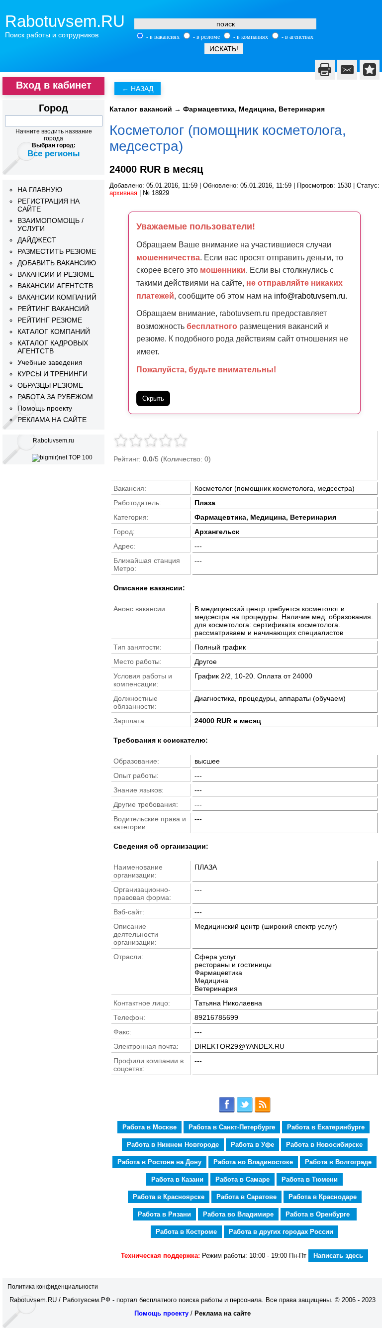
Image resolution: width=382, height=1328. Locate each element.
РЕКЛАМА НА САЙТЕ (52, 420)
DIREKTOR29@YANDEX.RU (239, 1046)
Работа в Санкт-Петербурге (232, 1127)
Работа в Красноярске (168, 1197)
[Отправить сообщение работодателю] (347, 70)
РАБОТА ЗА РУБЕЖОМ (55, 397)
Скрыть (153, 398)
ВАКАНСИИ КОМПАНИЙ (56, 297)
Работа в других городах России (281, 1231)
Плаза (204, 503)
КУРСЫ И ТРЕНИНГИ (52, 374)
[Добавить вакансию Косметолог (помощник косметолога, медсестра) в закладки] (370, 70)
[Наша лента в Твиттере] (245, 1110)
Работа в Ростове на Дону (159, 1162)
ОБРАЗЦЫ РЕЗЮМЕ (50, 385)
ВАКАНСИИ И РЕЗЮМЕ (55, 274)
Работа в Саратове (246, 1197)
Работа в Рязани (164, 1214)
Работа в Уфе (252, 1144)
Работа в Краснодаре (322, 1197)
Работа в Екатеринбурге (326, 1127)
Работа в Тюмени (310, 1179)
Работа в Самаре (242, 1179)
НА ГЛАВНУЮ (39, 190)
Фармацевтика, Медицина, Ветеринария (254, 109)
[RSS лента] (263, 1110)
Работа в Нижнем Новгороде (173, 1144)
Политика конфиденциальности (52, 1286)
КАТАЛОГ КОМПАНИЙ (53, 331)
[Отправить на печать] (325, 70)
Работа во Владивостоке (253, 1162)
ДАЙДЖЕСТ (36, 240)
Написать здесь (338, 1255)
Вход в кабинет (54, 85)
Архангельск (216, 532)
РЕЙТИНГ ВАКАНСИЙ (53, 309)
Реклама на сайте (222, 1313)
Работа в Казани (177, 1179)
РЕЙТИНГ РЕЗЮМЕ (49, 320)
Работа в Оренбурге (319, 1214)
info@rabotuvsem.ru (309, 296)
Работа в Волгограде (338, 1162)
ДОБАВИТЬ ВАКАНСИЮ (56, 263)
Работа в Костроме (186, 1231)
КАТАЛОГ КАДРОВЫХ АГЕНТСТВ (52, 347)
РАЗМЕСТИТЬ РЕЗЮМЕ (56, 251)
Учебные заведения (50, 362)
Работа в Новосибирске (324, 1144)
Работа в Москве (149, 1127)
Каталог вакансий (140, 109)
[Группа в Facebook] (227, 1110)
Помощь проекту (44, 408)
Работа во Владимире (238, 1214)
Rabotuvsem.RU (65, 21)
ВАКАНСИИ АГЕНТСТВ (55, 286)
